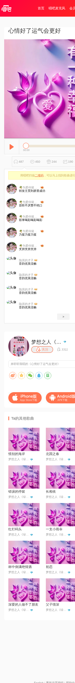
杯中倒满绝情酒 (20, 567)
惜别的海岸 (16, 454)
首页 (41, 8)
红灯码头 (15, 529)
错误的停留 (16, 491)
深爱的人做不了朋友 (23, 604)
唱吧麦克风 (57, 8)
